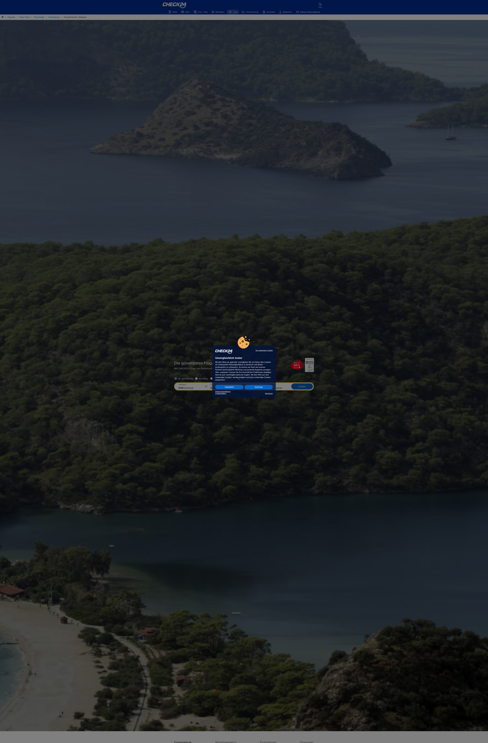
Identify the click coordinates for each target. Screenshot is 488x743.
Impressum (269, 393)
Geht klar (259, 387)
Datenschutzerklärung (223, 392)
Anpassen (229, 387)
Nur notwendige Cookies (264, 350)
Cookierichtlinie (220, 393)
